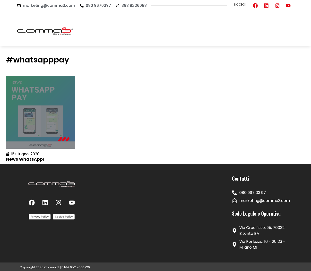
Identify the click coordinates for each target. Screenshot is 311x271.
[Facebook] (255, 5)
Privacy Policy (40, 216)
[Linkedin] (266, 5)
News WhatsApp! (25, 159)
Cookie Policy (64, 216)
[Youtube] (288, 5)
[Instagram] (277, 5)
